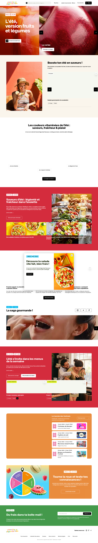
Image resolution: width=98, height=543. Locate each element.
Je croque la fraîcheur (44, 170)
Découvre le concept (13, 375)
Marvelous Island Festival (66, 443)
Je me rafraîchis (14, 166)
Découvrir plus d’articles (14, 217)
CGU (69, 536)
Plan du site (75, 536)
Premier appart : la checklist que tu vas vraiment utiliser (19, 287)
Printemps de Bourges (65, 426)
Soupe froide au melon (53, 395)
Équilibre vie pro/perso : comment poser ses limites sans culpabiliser (76, 287)
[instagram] (86, 530)
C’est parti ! (29, 274)
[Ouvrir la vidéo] (52, 327)
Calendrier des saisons (35, 536)
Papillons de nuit (63, 435)
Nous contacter (52, 536)
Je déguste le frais (73, 166)
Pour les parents (24, 536)
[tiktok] (91, 530)
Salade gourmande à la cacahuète (58, 100)
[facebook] (88, 530)
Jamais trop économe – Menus (68, 3)
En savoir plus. (76, 518)
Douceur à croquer (48, 49)
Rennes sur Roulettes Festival (65, 453)
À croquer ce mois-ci (49, 178)
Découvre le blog (49, 297)
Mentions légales (61, 536)
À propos (44, 536)
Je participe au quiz (70, 491)
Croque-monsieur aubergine (15, 395)
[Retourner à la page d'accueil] (12, 3)
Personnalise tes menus (28, 375)
